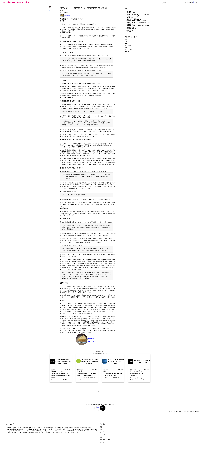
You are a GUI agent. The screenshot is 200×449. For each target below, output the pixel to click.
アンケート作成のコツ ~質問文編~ (76, 24)
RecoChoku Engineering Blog (15, 2)
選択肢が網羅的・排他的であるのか (136, 20)
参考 (74, 152)
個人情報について (131, 29)
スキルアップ (128, 45)
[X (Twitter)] (197, 2)
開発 (61, 11)
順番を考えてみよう (132, 13)
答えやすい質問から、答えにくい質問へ (137, 14)
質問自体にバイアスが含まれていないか (137, 25)
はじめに (128, 11)
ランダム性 (129, 17)
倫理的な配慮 (130, 27)
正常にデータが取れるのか (133, 19)
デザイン (127, 43)
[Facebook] (194, 2)
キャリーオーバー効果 (132, 16)
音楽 (126, 47)
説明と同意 (129, 30)
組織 (126, 42)
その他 (127, 51)
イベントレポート (130, 49)
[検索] (185, 2)
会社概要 (190, 2)
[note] (97, 408)
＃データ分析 (64, 13)
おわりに (128, 32)
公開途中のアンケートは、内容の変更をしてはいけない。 (138, 23)
